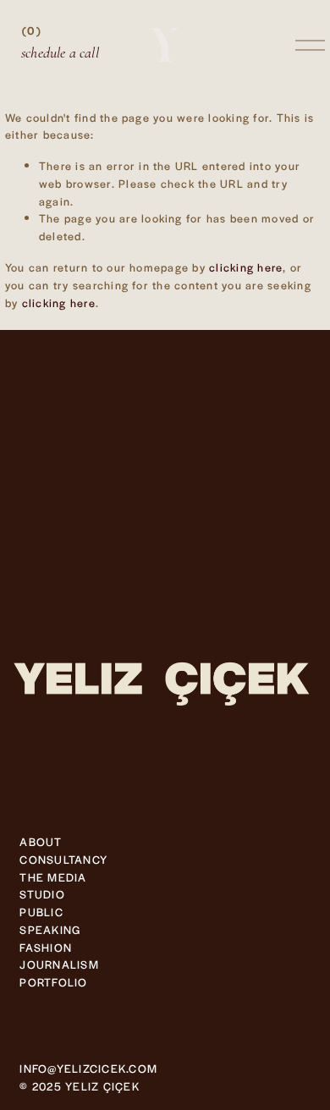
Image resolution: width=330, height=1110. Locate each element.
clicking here (246, 267)
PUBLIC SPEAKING (49, 920)
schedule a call (60, 52)
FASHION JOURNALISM (58, 956)
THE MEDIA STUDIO (52, 886)
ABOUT (40, 841)
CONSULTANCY (63, 859)
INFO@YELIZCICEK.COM (88, 1068)
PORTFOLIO (53, 982)
